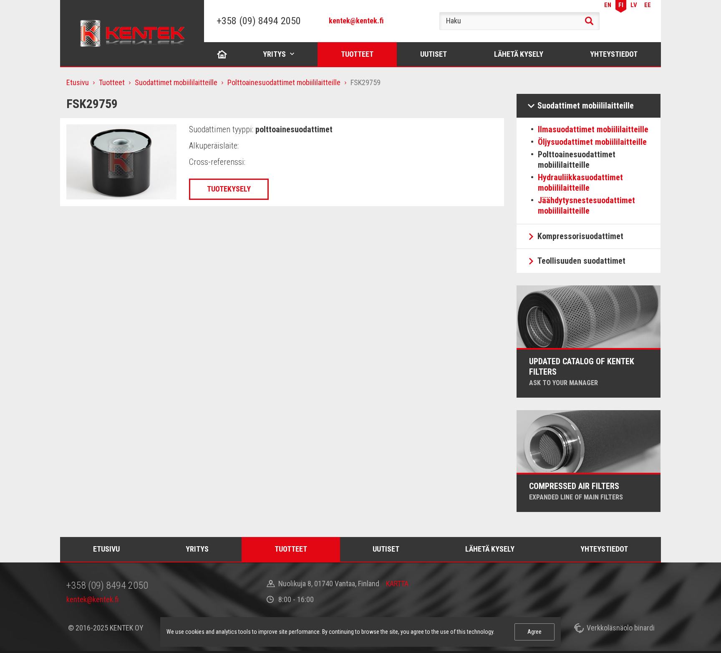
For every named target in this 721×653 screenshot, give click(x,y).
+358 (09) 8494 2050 (259, 21)
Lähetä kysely (518, 54)
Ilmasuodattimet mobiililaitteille (593, 129)
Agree (534, 631)
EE (647, 5)
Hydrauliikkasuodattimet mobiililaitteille (580, 182)
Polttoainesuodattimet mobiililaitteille (283, 82)
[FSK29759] (121, 161)
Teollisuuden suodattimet (581, 261)
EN (607, 5)
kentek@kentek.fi (356, 20)
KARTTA (397, 583)
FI (620, 5)
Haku (589, 21)
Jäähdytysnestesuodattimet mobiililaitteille (586, 205)
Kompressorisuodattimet (580, 236)
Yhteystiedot (614, 54)
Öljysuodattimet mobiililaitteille (592, 142)
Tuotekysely (229, 188)
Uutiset (433, 54)
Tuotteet (357, 54)
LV (633, 5)
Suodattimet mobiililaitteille (176, 82)
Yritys (274, 54)
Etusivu (222, 54)
